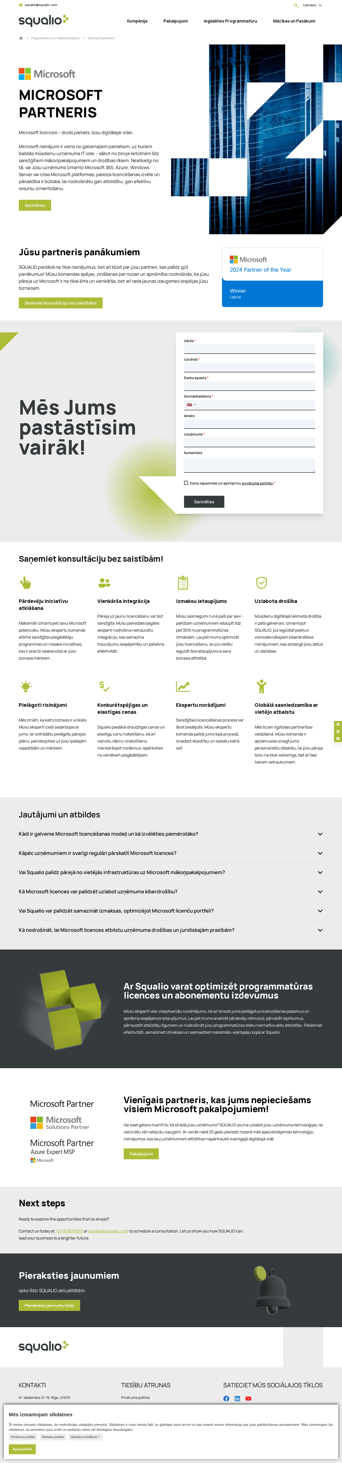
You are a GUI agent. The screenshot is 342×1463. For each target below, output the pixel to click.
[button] (191, 405)
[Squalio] (43, 21)
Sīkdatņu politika (53, 1437)
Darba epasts (195, 377)
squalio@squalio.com (108, 1231)
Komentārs (193, 452)
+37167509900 (69, 1231)
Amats (189, 415)
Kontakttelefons (197, 396)
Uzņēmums (193, 434)
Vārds (189, 340)
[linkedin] (338, 731)
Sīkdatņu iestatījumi (84, 1437)
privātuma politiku (257, 483)
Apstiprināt (22, 1449)
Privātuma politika (23, 1437)
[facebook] (338, 724)
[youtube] (338, 738)
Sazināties (204, 501)
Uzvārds (191, 359)
